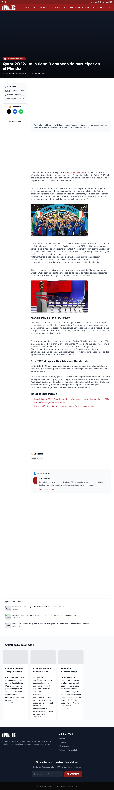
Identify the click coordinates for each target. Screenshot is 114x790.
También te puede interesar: (15, 98)
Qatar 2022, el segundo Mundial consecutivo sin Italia (14, 95)
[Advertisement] (71, 100)
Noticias (44, 8)
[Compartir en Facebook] (15, 111)
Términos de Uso (66, 746)
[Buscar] (110, 8)
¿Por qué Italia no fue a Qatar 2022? (14, 91)
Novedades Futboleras (78, 8)
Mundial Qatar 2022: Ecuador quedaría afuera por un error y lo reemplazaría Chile (71, 399)
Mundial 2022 (37, 459)
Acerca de (63, 739)
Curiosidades (98, 8)
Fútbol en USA (58, 8)
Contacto (62, 742)
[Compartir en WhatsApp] (20, 111)
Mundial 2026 (31, 8)
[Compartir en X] (9, 111)
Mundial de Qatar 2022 (75, 172)
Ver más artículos (46, 489)
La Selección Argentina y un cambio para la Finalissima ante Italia (64, 406)
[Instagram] (6, 2)
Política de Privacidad (68, 750)
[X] (3, 2)
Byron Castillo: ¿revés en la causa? (50, 403)
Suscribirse (73, 774)
